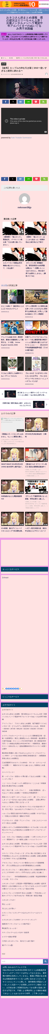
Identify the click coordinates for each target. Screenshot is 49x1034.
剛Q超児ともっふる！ (10, 928)
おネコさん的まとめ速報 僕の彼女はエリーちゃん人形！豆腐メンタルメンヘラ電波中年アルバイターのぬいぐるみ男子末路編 (24, 716)
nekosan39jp (24, 207)
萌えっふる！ (7, 904)
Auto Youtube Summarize (21, 138)
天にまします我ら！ (9, 908)
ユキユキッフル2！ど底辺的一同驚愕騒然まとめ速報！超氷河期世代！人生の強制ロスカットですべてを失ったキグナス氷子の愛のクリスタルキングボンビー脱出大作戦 (24, 886)
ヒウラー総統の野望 (9, 936)
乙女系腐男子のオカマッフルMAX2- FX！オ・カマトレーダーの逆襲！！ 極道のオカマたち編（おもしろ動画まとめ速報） (24, 765)
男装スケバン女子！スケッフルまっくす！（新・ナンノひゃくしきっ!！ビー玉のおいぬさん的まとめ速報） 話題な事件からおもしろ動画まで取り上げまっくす (24, 799)
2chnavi (5, 577)
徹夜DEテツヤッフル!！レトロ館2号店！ (16, 924)
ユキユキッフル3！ (9, 900)
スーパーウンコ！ (8, 772)
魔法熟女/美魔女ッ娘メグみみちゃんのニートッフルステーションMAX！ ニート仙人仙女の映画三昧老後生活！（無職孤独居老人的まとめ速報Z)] (24, 755)
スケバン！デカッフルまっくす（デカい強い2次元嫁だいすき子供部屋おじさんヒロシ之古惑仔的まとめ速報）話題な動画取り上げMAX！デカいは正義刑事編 (24, 855)
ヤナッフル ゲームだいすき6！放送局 (15, 932)
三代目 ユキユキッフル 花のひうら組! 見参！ (18, 941)
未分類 (4, 63)
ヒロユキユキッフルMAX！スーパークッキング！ (19, 919)
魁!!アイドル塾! (7, 945)
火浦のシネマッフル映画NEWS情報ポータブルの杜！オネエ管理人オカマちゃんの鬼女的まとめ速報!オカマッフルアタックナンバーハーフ (24, 829)
